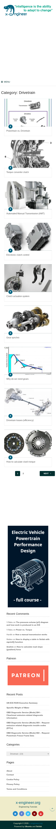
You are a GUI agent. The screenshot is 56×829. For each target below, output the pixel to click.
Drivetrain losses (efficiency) (20, 420)
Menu (7, 82)
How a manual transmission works (31, 634)
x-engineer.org (28, 802)
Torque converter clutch (17, 172)
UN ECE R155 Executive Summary (22, 703)
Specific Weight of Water (18, 708)
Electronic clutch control (17, 255)
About (9, 771)
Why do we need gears (17, 379)
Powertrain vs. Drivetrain (18, 131)
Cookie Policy (13, 779)
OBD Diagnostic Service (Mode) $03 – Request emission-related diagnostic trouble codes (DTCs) (28, 725)
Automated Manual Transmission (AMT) (25, 213)
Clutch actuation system (17, 296)
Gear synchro (12, 337)
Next (46, 473)
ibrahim (10, 647)
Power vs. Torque (24, 630)
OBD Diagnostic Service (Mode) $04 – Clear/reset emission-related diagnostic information (25, 715)
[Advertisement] (28, 48)
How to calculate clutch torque (20, 462)
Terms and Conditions (17, 789)
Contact (10, 775)
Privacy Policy (13, 784)
